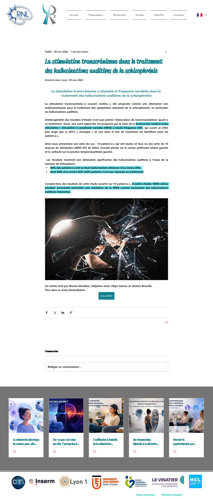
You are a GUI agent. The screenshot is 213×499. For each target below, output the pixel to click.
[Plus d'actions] (166, 52)
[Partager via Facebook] (46, 312)
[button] (140, 15)
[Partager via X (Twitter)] (54, 312)
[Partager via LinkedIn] (62, 312)
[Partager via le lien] (71, 312)
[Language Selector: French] (201, 15)
